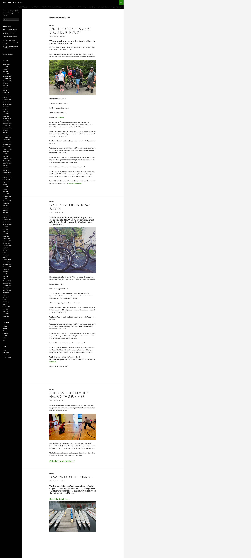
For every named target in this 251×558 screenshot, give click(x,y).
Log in (4, 350)
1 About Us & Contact (22, 7)
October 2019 (6, 198)
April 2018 (5, 233)
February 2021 (7, 172)
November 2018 (7, 219)
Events (4, 331)
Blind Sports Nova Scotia (12, 2)
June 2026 (5, 66)
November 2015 (7, 285)
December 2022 (7, 142)
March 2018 (6, 236)
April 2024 (5, 114)
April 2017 (5, 255)
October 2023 (6, 125)
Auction (5, 326)
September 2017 (7, 245)
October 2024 (6, 102)
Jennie (63, 36)
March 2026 (6, 74)
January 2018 (6, 238)
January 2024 (6, 121)
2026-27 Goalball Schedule (10, 29)
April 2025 (5, 90)
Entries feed (6, 352)
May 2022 (5, 153)
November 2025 (7, 78)
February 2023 (7, 137)
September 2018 (7, 224)
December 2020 (7, 177)
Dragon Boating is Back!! (71, 477)
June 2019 (5, 208)
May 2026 (5, 69)
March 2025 (6, 92)
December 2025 (7, 76)
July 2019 (5, 205)
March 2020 (6, 193)
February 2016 (7, 281)
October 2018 (6, 222)
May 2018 (5, 231)
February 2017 (7, 259)
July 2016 (5, 271)
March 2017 (6, 257)
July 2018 (5, 226)
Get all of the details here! (62, 461)
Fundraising (6, 333)
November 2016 (7, 264)
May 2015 (5, 299)
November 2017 (7, 241)
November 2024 (7, 99)
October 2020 (6, 179)
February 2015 (7, 306)
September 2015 (7, 290)
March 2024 (6, 116)
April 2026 (5, 71)
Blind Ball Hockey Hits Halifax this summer (69, 394)
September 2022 (7, 149)
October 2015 (6, 288)
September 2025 (7, 81)
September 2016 (7, 266)
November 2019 (7, 196)
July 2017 (5, 248)
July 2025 (5, 83)
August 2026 (6, 64)
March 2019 (6, 215)
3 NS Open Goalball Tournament (51, 7)
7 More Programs (103, 7)
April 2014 (5, 313)
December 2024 (7, 97)
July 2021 (5, 165)
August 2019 (6, 203)
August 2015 (6, 292)
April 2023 (5, 132)
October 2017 (6, 243)
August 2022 (6, 151)
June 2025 (5, 85)
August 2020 (6, 182)
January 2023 (6, 139)
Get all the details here (59, 499)
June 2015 (5, 297)
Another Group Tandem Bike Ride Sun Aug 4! (70, 30)
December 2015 (7, 283)
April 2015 (5, 302)
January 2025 (6, 95)
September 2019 (7, 201)
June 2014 (5, 309)
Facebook (61, 117)
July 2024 (5, 109)
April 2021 (5, 170)
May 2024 (5, 111)
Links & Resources (117, 7)
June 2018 (5, 229)
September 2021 (7, 163)
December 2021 (7, 158)
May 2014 (5, 311)
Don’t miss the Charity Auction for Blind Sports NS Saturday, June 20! (11, 42)
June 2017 (5, 250)
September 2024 (7, 104)
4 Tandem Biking (69, 7)
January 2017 (6, 262)
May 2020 (5, 189)
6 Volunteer (91, 7)
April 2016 (5, 276)
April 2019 (5, 212)
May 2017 (5, 252)
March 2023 (6, 135)
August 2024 (6, 106)
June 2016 (5, 273)
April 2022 (5, 156)
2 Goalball (35, 7)
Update (51, 25)
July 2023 (5, 130)
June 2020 (5, 186)
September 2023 (7, 128)
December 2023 (7, 123)
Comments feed (7, 355)
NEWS (4, 338)
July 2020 (5, 184)
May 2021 (5, 168)
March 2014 (6, 316)
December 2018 (7, 217)
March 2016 (6, 278)
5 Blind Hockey (81, 7)
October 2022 (6, 146)
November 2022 (7, 144)
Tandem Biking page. (75, 183)
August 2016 (6, 269)
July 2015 (5, 295)
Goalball (5, 335)
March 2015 (6, 304)
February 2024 (7, 118)
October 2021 (6, 161)
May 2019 (5, 210)
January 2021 (6, 175)
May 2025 (5, 88)
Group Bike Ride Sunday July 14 (69, 207)
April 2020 (5, 191)
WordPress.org (7, 357)
